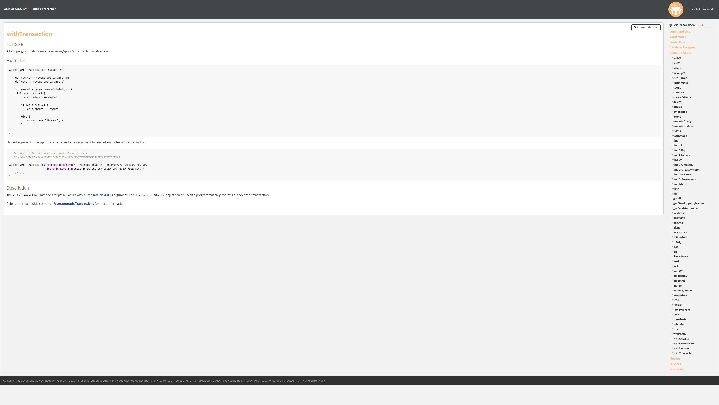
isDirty (677, 242)
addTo (677, 63)
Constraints (678, 37)
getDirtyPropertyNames (688, 203)
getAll (677, 198)
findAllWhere (681, 155)
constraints (680, 82)
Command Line (680, 31)
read (676, 300)
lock (676, 266)
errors (677, 116)
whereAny (679, 333)
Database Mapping (682, 47)
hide (699, 25)
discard (678, 107)
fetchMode (680, 136)
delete (677, 102)
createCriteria (682, 97)
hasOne (678, 222)
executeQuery (682, 121)
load (676, 261)
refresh (677, 305)
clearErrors (680, 78)
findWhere (680, 184)
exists (677, 131)
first (676, 189)
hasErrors (679, 213)
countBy (678, 92)
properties (680, 295)
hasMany (679, 218)
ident (676, 227)
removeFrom (681, 309)
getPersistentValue (685, 208)
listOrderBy (680, 256)
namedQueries (682, 290)
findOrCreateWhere (686, 169)
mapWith (679, 271)
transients (679, 319)
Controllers (677, 42)
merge (677, 285)
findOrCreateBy (683, 164)
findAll (677, 145)
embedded (680, 111)
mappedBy (680, 276)
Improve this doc (647, 27)
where (677, 329)
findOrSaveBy (682, 174)
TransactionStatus (99, 195)
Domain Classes (680, 52)
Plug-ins (675, 358)
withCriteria (681, 338)
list (675, 252)
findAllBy (679, 150)
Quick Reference (44, 9)
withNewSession (684, 343)
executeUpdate (683, 126)
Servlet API (677, 369)
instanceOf (680, 232)
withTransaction (683, 353)
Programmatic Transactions (73, 204)
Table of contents (15, 9)
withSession (681, 348)
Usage (677, 58)
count (677, 87)
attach (677, 68)
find (676, 140)
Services (675, 364)
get (675, 194)
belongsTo (680, 73)
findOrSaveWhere (684, 179)
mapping (679, 280)
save (676, 314)
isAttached (680, 237)
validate (678, 324)
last (675, 247)
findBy (677, 160)
